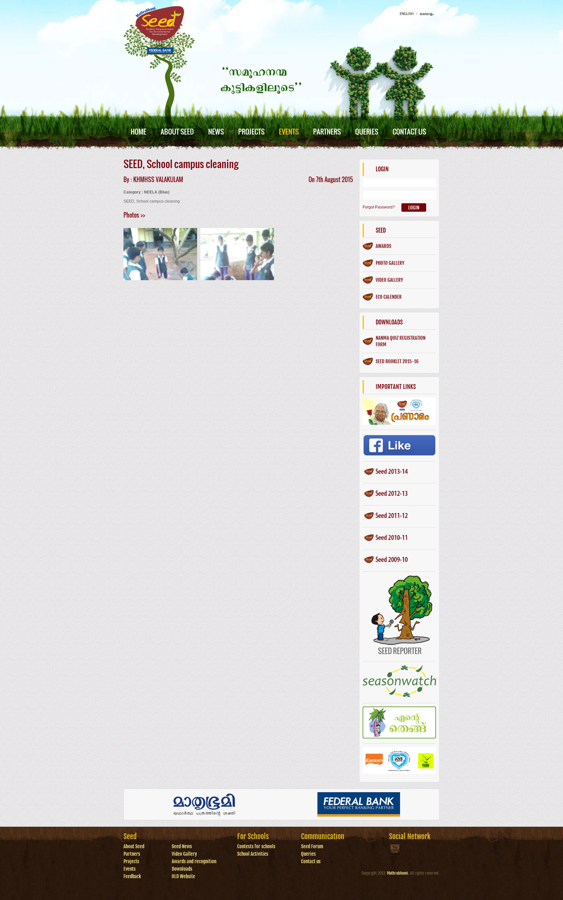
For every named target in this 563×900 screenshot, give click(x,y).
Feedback (132, 876)
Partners (327, 131)
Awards (383, 246)
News (216, 131)
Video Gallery (184, 854)
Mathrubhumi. (398, 873)
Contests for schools (256, 846)
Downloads (182, 869)
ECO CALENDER (389, 297)
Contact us (311, 861)
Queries (366, 131)
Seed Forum (312, 846)
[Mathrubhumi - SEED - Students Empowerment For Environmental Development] (160, 53)
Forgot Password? (379, 207)
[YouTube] (395, 854)
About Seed (177, 131)
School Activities (252, 854)
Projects (251, 131)
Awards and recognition (194, 861)
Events (289, 131)
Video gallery (389, 280)
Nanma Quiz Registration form (401, 341)
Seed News (182, 846)
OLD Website (183, 876)
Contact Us (409, 131)
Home (138, 131)
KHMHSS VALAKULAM (158, 179)
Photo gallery (390, 263)
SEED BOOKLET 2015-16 (397, 361)
